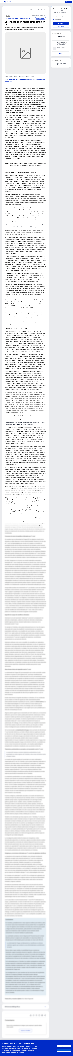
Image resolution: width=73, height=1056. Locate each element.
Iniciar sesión (64, 1050)
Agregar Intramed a (40, 18)
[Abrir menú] (2, 2)
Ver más (60, 53)
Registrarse (64, 1046)
